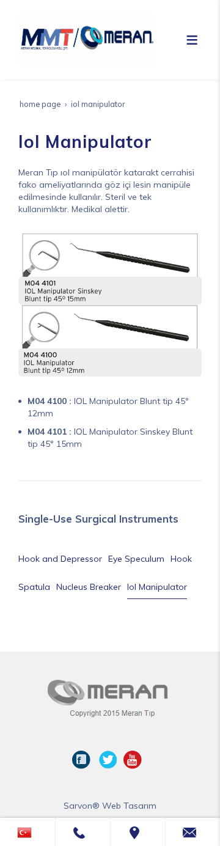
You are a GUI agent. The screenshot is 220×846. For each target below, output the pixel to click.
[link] (27, 832)
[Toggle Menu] (192, 40)
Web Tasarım (129, 805)
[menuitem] (60, 558)
